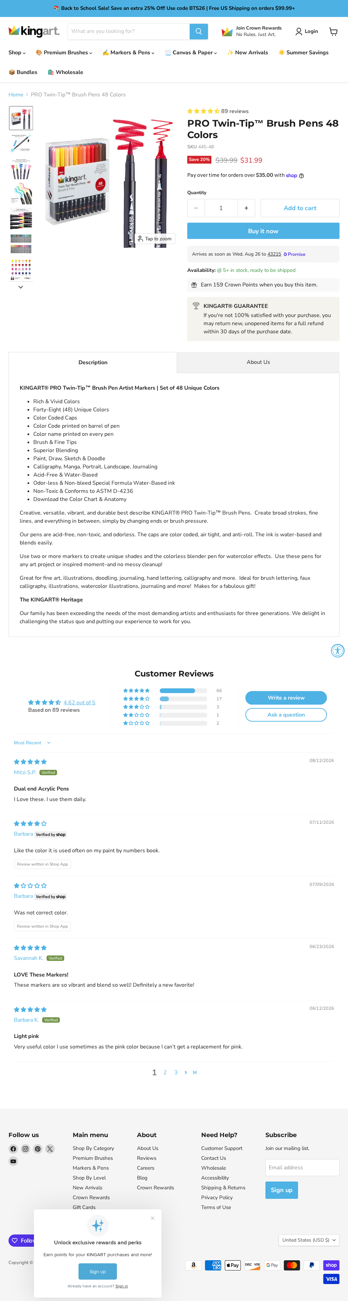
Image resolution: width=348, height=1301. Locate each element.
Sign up (282, 1190)
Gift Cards (84, 1207)
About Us (258, 362)
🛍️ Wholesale (65, 72)
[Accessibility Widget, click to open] (338, 650)
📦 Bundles (22, 72)
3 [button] (176, 1072)
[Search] (199, 31)
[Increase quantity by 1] (246, 208)
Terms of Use (216, 1207)
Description (93, 362)
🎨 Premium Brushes (62, 52)
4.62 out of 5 (79, 702)
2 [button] (165, 1072)
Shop (15, 52)
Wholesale (213, 1168)
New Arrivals (87, 1187)
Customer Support (221, 1148)
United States (305, 1240)
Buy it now (263, 231)
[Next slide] (20, 286)
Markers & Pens (91, 1168)
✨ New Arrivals (247, 52)
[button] (308, 31)
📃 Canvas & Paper (189, 52)
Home (15, 95)
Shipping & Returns (223, 1187)
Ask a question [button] (286, 715)
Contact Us (213, 1158)
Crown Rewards (91, 1197)
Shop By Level (89, 1177)
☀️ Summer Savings (303, 52)
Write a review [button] (286, 698)
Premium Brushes (93, 1158)
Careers (145, 1168)
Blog (142, 1177)
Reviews (146, 1158)
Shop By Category (93, 1148)
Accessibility (215, 1177)
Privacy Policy (217, 1197)
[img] (30, 762)
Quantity (196, 193)
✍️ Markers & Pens (127, 52)
